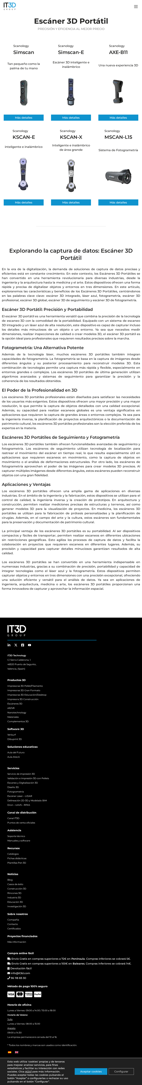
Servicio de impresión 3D (21, 773)
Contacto (12, 924)
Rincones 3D (14, 893)
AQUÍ (28, 1071)
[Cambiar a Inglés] (16, 1052)
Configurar (121, 1071)
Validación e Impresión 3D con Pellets (28, 778)
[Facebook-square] (22, 645)
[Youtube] (29, 645)
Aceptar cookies (91, 1071)
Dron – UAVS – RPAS (18, 805)
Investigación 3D (16, 906)
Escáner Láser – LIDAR (19, 796)
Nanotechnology (16, 712)
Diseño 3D (13, 787)
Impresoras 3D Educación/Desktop (26, 694)
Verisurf (11, 734)
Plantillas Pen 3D (16, 862)
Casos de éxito (15, 884)
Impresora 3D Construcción (22, 699)
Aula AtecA (13, 756)
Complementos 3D (18, 721)
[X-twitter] (15, 645)
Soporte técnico (16, 836)
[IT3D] (10, 6)
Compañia (13, 919)
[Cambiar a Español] (9, 1052)
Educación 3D (15, 902)
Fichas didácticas (16, 858)
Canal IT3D (13, 818)
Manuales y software (18, 840)
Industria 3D (14, 897)
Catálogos (13, 854)
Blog (10, 879)
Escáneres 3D (14, 703)
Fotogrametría (15, 791)
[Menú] (136, 7)
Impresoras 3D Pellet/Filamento (25, 686)
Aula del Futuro (16, 752)
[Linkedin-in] (9, 645)
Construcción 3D (16, 888)
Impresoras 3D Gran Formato (23, 690)
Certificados (14, 928)
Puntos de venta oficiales (21, 822)
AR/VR (11, 708)
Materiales (13, 717)
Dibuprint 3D (14, 739)
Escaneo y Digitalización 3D (22, 782)
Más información (16, 941)
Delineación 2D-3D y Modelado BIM (27, 800)
